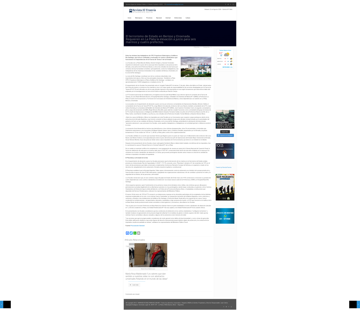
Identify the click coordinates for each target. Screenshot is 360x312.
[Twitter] (228, 4)
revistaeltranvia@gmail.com (174, 4)
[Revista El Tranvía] (143, 11)
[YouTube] (231, 4)
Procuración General (137, 225)
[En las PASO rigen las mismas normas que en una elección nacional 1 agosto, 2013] (5, 304)
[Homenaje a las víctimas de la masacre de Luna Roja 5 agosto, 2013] (354, 304)
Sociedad (227, 36)
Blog (218, 36)
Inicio (211, 36)
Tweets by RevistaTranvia (223, 167)
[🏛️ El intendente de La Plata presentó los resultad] (225, 119)
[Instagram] (233, 4)
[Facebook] (226, 4)
